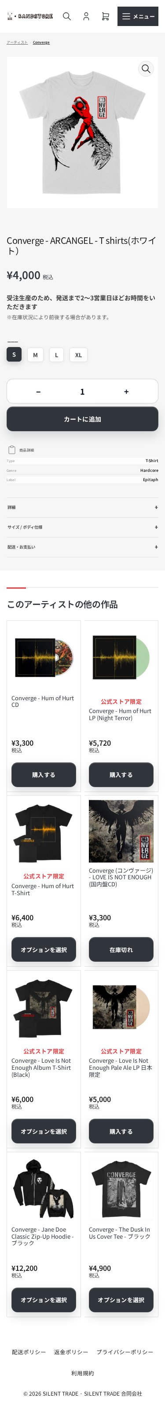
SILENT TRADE (60, 1393)
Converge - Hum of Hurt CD (42, 701)
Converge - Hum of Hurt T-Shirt (42, 889)
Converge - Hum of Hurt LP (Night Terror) (120, 714)
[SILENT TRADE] (30, 16)
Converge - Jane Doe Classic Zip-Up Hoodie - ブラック (42, 1236)
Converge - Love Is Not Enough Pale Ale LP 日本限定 (120, 1067)
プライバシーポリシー (125, 1352)
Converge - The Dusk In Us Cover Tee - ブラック (119, 1232)
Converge (41, 42)
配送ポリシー (29, 1352)
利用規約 (82, 1373)
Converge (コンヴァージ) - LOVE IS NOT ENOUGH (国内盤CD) (121, 877)
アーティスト (17, 42)
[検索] (67, 16)
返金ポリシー (71, 1352)
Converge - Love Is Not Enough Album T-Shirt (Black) (41, 1067)
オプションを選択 (44, 949)
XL (78, 355)
